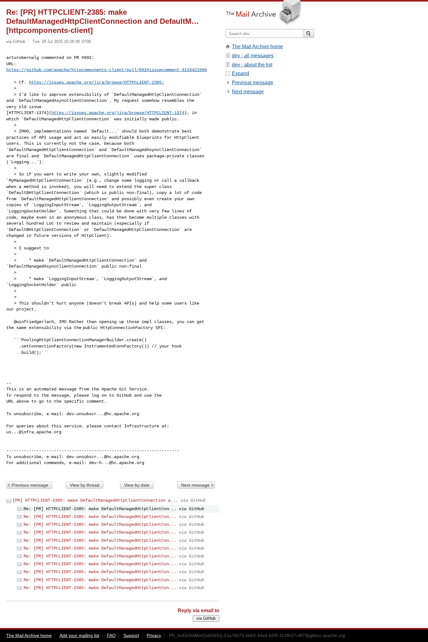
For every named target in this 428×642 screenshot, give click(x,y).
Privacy (154, 635)
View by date (136, 485)
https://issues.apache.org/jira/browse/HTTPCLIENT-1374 (117, 112)
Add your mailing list (79, 635)
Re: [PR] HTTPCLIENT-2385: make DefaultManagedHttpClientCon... (99, 516)
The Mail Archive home (257, 46)
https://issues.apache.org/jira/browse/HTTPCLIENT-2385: (96, 82)
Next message (195, 485)
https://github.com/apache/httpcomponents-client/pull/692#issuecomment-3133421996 (106, 69)
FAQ (111, 635)
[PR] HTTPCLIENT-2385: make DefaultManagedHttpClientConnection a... (95, 500)
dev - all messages (253, 55)
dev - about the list (252, 64)
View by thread (84, 485)
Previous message (30, 485)
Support (131, 635)
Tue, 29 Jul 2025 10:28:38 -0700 (61, 41)
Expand (240, 73)
